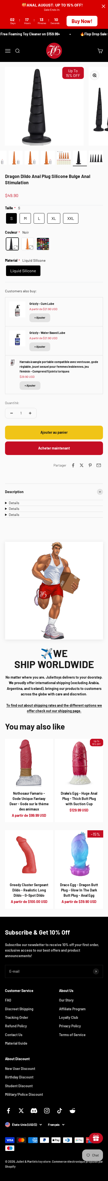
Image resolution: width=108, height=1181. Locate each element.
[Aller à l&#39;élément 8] (32, 158)
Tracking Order (16, 1017)
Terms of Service (72, 1035)
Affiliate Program (72, 1009)
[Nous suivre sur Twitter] (21, 1110)
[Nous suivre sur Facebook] (8, 1110)
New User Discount (20, 1068)
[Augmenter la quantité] (30, 413)
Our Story (66, 1000)
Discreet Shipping (19, 1009)
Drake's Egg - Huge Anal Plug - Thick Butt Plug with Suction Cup (79, 798)
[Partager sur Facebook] (73, 465)
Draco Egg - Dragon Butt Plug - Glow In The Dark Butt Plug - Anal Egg (79, 890)
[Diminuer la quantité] (11, 413)
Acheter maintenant (54, 448)
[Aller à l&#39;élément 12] (96, 158)
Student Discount (19, 1086)
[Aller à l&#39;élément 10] (64, 158)
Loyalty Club (68, 1017)
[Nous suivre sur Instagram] (46, 1110)
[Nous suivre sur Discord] (34, 1110)
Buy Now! (82, 21)
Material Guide (16, 1043)
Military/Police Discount (24, 1094)
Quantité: (12, 403)
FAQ (8, 1000)
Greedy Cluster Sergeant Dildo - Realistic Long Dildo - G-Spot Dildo (29, 890)
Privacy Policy (70, 1026)
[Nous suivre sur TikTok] (59, 1110)
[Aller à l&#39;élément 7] (16, 158)
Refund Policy (16, 1026)
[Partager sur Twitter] (81, 465)
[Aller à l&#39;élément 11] (80, 158)
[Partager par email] (98, 465)
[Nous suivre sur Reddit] (72, 1110)
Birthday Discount (19, 1077)
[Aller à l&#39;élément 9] (48, 158)
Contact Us (13, 1035)
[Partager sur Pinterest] (90, 465)
